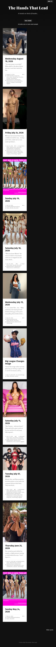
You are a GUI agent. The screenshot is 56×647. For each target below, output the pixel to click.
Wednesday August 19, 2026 (14, 60)
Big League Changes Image (14, 362)
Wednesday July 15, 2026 (14, 303)
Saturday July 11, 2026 (13, 422)
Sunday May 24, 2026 (12, 610)
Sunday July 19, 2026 (12, 199)
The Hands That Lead (28, 7)
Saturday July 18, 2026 (13, 249)
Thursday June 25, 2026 (13, 547)
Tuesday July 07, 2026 (12, 475)
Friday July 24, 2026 (14, 132)
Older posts (49, 630)
